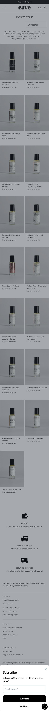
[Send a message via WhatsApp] (45, 706)
